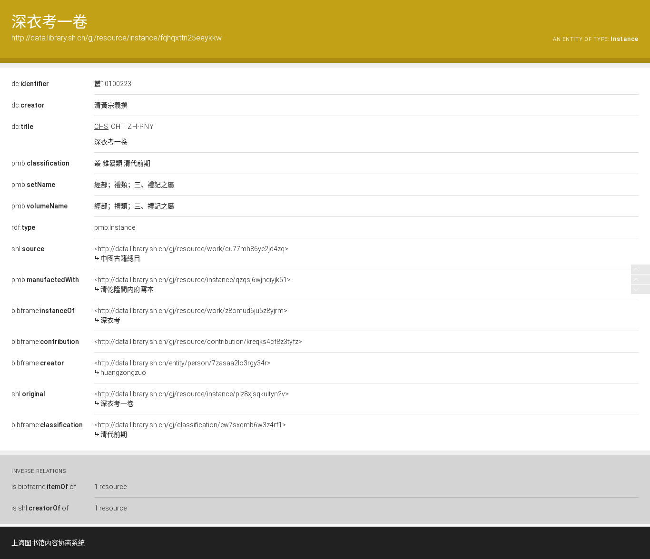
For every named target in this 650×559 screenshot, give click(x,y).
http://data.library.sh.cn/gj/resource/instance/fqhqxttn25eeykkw (116, 37)
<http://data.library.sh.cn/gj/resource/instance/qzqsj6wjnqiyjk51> (192, 284)
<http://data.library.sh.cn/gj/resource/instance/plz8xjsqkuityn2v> (191, 398)
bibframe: (43, 310)
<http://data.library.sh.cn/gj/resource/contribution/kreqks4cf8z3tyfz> (198, 341)
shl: (27, 249)
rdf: (23, 227)
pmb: (40, 163)
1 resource (110, 486)
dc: (30, 84)
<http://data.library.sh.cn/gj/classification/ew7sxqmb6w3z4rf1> (190, 429)
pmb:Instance (114, 227)
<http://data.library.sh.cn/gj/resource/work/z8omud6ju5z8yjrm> (190, 315)
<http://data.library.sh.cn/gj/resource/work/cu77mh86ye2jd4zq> (191, 253)
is (43, 486)
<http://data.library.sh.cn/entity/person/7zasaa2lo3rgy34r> (182, 367)
